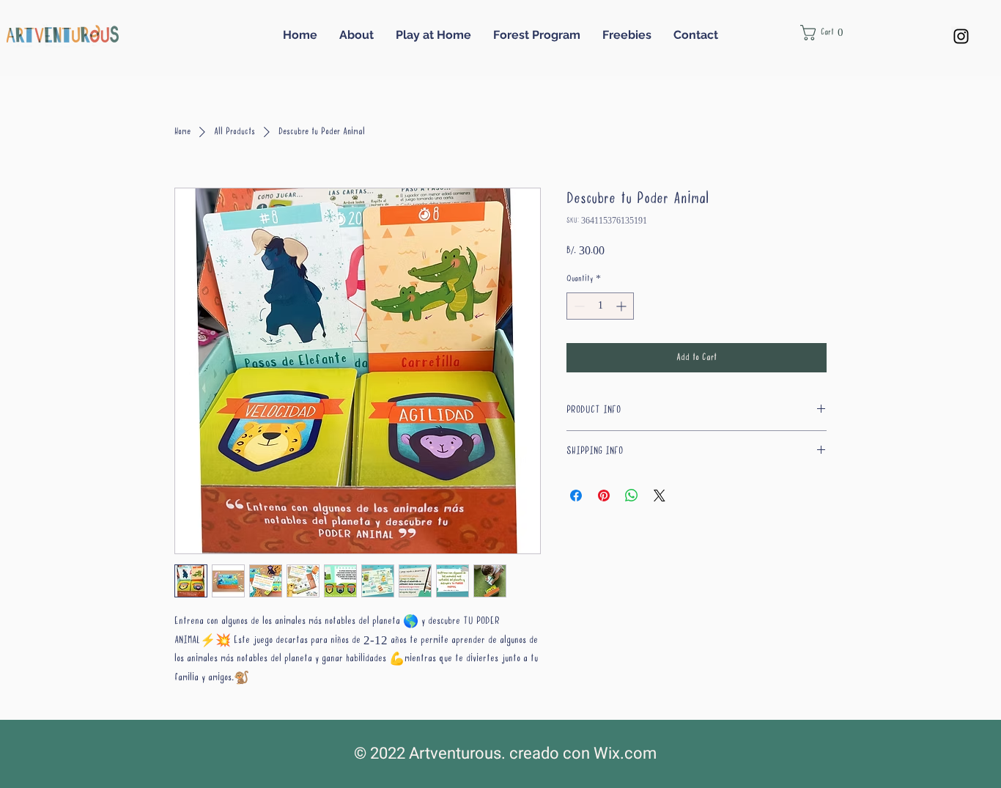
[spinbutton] (600, 306)
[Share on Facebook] (576, 495)
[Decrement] (578, 306)
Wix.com (625, 753)
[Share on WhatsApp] (631, 495)
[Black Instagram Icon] (961, 36)
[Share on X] (659, 495)
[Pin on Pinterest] (604, 495)
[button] (830, 32)
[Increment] (622, 306)
